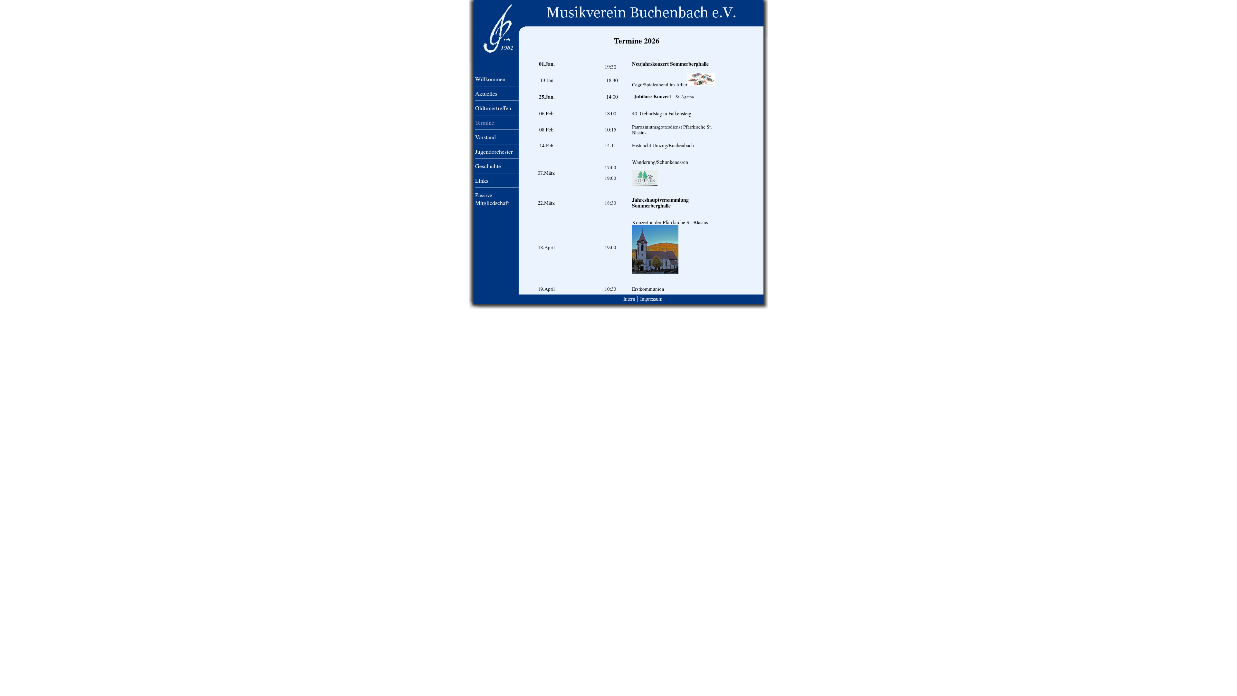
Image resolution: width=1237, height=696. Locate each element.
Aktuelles (486, 93)
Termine (484, 122)
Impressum (651, 299)
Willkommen (490, 79)
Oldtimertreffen (493, 108)
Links (481, 180)
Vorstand (485, 137)
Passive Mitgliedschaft (492, 199)
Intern (629, 299)
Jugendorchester (494, 151)
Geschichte (488, 166)
